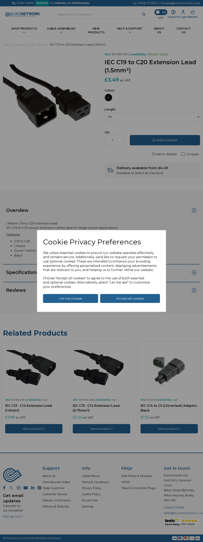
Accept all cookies (130, 298)
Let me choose (70, 298)
